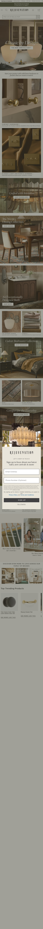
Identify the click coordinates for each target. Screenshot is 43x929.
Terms (18, 489)
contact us (15, 489)
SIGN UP (21, 500)
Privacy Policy (13, 495)
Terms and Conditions (27, 495)
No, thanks (21, 504)
